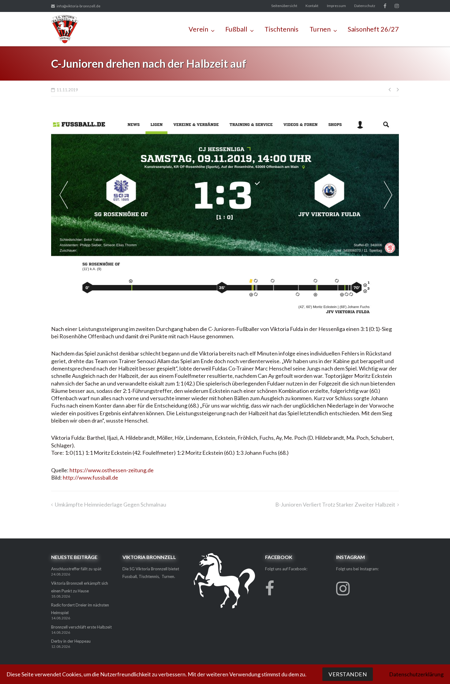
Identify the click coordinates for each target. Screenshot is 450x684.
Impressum (336, 5)
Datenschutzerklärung (416, 674)
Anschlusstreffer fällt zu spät (76, 568)
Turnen (320, 29)
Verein (198, 29)
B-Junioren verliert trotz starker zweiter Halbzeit (335, 504)
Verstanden (347, 674)
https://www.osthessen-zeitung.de (111, 470)
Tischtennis (281, 29)
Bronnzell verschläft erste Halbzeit (81, 627)
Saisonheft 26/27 (373, 29)
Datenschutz (364, 5)
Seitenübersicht (284, 5)
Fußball (236, 29)
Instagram (397, 6)
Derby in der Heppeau (71, 641)
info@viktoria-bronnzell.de (78, 6)
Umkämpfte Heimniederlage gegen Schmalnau (110, 504)
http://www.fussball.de (90, 477)
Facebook (385, 6)
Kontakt (312, 5)
